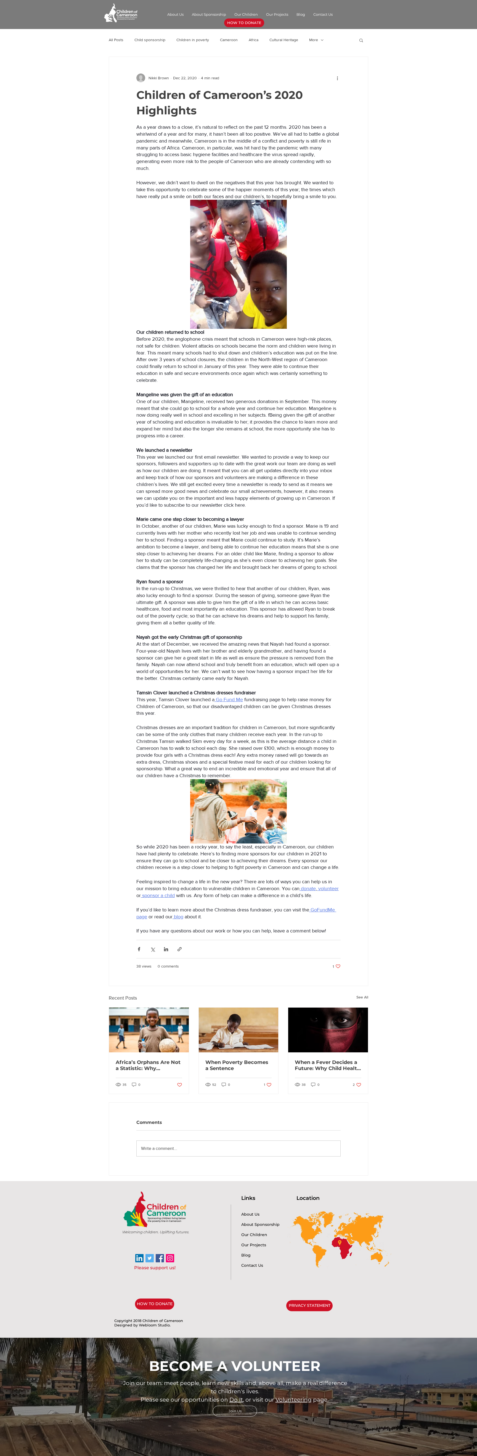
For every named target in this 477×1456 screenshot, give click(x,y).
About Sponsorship (260, 1224)
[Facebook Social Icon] (160, 1258)
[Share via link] (179, 949)
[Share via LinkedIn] (166, 949)
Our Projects (253, 1244)
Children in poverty (192, 40)
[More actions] (337, 78)
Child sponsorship (149, 40)
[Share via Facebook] (139, 949)
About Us (250, 1214)
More (313, 40)
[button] (361, 40)
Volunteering (293, 1399)
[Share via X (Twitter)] (152, 949)
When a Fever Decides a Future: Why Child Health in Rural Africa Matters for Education (327, 1065)
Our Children (254, 1234)
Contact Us (252, 1265)
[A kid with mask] (328, 1030)
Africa (253, 40)
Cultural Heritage (283, 40)
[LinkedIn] (139, 1258)
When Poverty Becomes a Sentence (236, 1065)
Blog (246, 1255)
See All (362, 997)
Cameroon (229, 40)
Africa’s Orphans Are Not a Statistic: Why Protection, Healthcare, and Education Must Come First (148, 1065)
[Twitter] (149, 1258)
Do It (236, 1399)
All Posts (116, 40)
